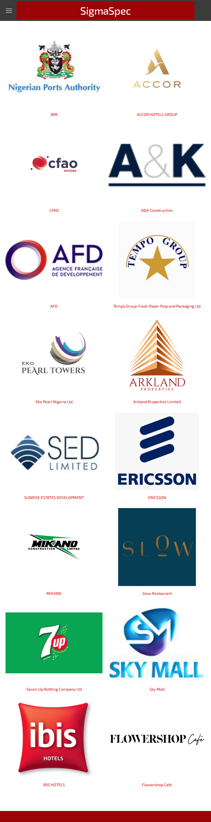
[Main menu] (8, 10)
